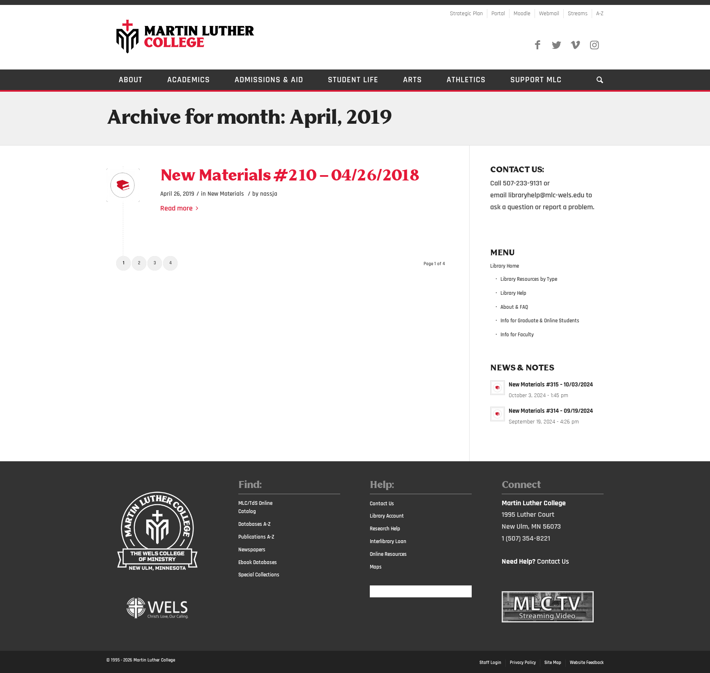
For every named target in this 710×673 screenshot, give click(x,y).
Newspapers (251, 549)
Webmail (549, 13)
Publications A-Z (256, 537)
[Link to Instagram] (594, 45)
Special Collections (258, 574)
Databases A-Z (254, 524)
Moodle (522, 13)
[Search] (594, 79)
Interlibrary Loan (388, 541)
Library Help (513, 293)
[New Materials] (123, 185)
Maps (376, 567)
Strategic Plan (466, 13)
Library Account (387, 516)
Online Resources (388, 554)
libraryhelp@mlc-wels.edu (546, 195)
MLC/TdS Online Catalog (255, 507)
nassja (268, 194)
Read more (176, 208)
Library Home (504, 266)
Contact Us (382, 503)
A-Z (600, 13)
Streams (578, 13)
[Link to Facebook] (537, 45)
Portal (498, 13)
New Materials (225, 194)
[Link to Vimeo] (575, 45)
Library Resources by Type (528, 279)
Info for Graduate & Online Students (539, 320)
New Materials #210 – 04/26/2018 (289, 176)
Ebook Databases (257, 562)
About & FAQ (514, 307)
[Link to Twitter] (556, 45)
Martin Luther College (154, 660)
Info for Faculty (517, 334)
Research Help (385, 528)
